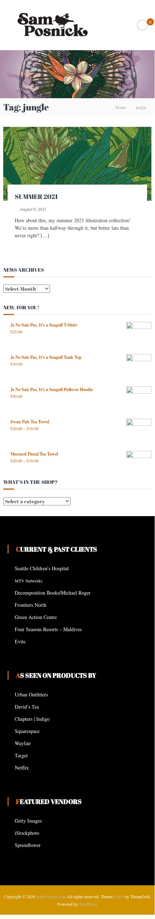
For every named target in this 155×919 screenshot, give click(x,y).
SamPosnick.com (51, 896)
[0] (143, 25)
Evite (20, 641)
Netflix (22, 767)
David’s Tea (27, 706)
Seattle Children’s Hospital (42, 568)
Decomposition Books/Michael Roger (53, 592)
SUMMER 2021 (36, 196)
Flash (119, 896)
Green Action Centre (36, 617)
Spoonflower (28, 845)
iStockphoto (27, 832)
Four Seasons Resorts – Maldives (48, 629)
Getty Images (28, 820)
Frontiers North (30, 604)
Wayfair (23, 743)
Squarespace (27, 731)
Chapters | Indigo (32, 718)
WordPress (88, 904)
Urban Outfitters (31, 694)
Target (21, 755)
